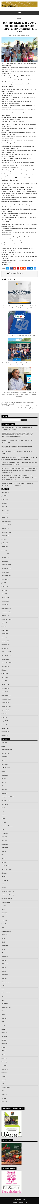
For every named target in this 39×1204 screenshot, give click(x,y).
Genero (4, 887)
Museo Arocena (6, 982)
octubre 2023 (5, 615)
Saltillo (3, 1025)
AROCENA (5, 757)
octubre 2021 (5, 703)
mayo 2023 (5, 633)
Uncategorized (6, 1087)
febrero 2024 (5, 601)
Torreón (4, 1065)
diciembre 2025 (6, 521)
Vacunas (4, 1094)
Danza (3, 818)
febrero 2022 (5, 688)
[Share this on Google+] (14, 268)
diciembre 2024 (6, 564)
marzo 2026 (5, 510)
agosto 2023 (5, 623)
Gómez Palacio (6, 902)
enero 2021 (5, 735)
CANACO (4, 771)
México (4, 971)
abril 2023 (4, 637)
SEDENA (4, 1036)
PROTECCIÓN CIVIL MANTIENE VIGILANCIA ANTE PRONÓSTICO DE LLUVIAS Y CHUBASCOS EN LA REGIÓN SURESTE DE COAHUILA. (19, 477)
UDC (3, 1083)
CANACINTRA (6, 768)
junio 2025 (5, 543)
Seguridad (5, 1043)
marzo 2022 (5, 684)
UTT (3, 1091)
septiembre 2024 (7, 575)
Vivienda (4, 1101)
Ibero (3, 909)
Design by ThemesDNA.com (19, 1202)
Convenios (5, 804)
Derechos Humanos (8, 826)
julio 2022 (4, 670)
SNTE (3, 1054)
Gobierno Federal (7, 898)
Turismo (4, 1073)
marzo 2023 (5, 641)
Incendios (5, 924)
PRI (3, 1000)
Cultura (4, 815)
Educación (5, 847)
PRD (3, 996)
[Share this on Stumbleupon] (24, 268)
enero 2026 (5, 517)
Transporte (5, 1069)
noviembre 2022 (6, 655)
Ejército (4, 851)
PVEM (3, 1014)
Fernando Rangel (7, 869)
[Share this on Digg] (28, 268)
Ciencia (4, 782)
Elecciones (5, 855)
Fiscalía (4, 876)
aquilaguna (13, 35)
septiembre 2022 (7, 663)
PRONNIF (5, 1004)
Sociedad (4, 1058)
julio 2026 (4, 496)
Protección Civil (6, 1007)
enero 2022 (5, 692)
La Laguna (5, 945)
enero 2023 (5, 648)
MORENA (4, 978)
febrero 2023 (5, 644)
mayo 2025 (5, 546)
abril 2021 (4, 724)
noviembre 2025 (6, 525)
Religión (4, 1018)
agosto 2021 (5, 710)
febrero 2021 (5, 731)
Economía (5, 844)
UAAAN (4, 1076)
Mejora (4, 967)
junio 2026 (5, 499)
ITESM (4, 938)
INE (3, 927)
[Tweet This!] (7, 268)
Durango (4, 837)
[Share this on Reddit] (21, 268)
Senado (4, 1047)
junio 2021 (5, 717)
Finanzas (4, 873)
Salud (3, 1029)
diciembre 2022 (6, 652)
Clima (3, 786)
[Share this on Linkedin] (31, 268)
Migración (5, 974)
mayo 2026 (5, 503)
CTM (3, 811)
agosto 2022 (5, 666)
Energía (4, 862)
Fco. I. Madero (6, 866)
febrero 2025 (5, 557)
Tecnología (5, 1062)
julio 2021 (4, 713)
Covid (3, 808)
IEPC (3, 916)
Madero (4, 953)
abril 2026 (5, 506)
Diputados (5, 833)
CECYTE (4, 778)
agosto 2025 (5, 536)
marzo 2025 (5, 554)
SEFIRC (4, 1040)
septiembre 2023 (7, 619)
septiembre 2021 (6, 706)
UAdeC (19, 18)
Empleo (4, 858)
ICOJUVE (4, 913)
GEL (3, 884)
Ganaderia (5, 880)
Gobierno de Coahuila (8, 891)
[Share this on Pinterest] (18, 268)
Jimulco (4, 942)
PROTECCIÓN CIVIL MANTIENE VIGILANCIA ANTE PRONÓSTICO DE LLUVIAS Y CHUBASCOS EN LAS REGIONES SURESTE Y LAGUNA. (17, 435)
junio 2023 (5, 630)
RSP (3, 1022)
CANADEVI (5, 775)
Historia (4, 906)
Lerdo (3, 949)
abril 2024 (4, 594)
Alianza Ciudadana (7, 749)
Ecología (4, 840)
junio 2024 (5, 586)
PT (2, 1011)
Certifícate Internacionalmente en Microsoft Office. (19, 335)
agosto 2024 (5, 579)
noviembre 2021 (6, 699)
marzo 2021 (5, 728)
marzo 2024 (5, 597)
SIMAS (4, 1051)
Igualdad (4, 920)
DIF (3, 829)
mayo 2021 (5, 721)
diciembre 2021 (6, 695)
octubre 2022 (5, 659)
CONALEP (5, 793)
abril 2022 (4, 681)
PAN (3, 989)
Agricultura (5, 742)
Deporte (4, 822)
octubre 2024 (5, 572)
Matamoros (5, 964)
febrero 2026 (5, 514)
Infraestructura (6, 931)
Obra (3, 985)
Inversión (5, 934)
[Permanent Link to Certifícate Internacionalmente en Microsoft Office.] (20, 322)
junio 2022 (5, 673)
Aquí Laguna (5, 753)
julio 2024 (4, 583)
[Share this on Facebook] (11, 268)
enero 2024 (5, 605)
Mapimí (4, 960)
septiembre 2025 (7, 532)
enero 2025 (5, 561)
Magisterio (5, 956)
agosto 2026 (5, 492)
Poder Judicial (6, 993)
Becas (3, 760)
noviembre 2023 (6, 612)
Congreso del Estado (8, 797)
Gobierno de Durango (8, 895)
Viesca (4, 1098)
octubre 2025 (5, 528)
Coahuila (4, 789)
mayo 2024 (5, 590)
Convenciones (6, 800)
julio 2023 (4, 626)
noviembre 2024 (6, 568)
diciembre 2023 (6, 608)
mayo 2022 (5, 677)
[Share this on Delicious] (35, 268)
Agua (3, 746)
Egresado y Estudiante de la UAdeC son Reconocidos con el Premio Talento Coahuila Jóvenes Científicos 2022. (19, 27)
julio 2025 (4, 539)
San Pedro (5, 1032)
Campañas (5, 764)
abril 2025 (4, 550)
